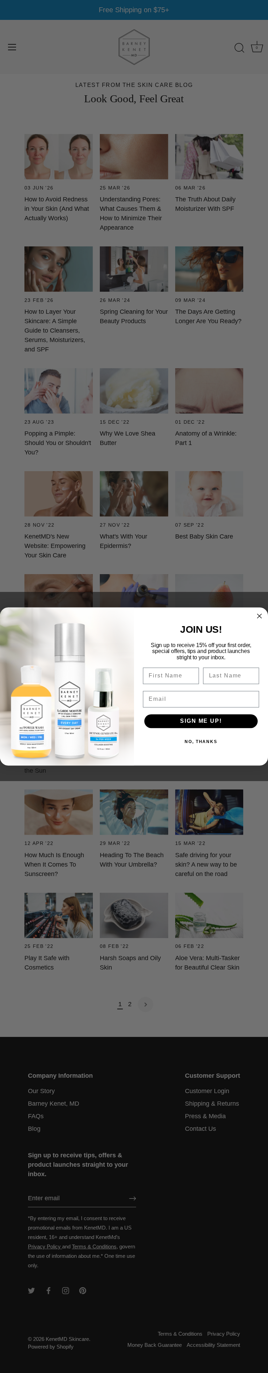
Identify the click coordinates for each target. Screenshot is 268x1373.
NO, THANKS (201, 742)
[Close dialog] (259, 616)
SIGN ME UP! (201, 721)
